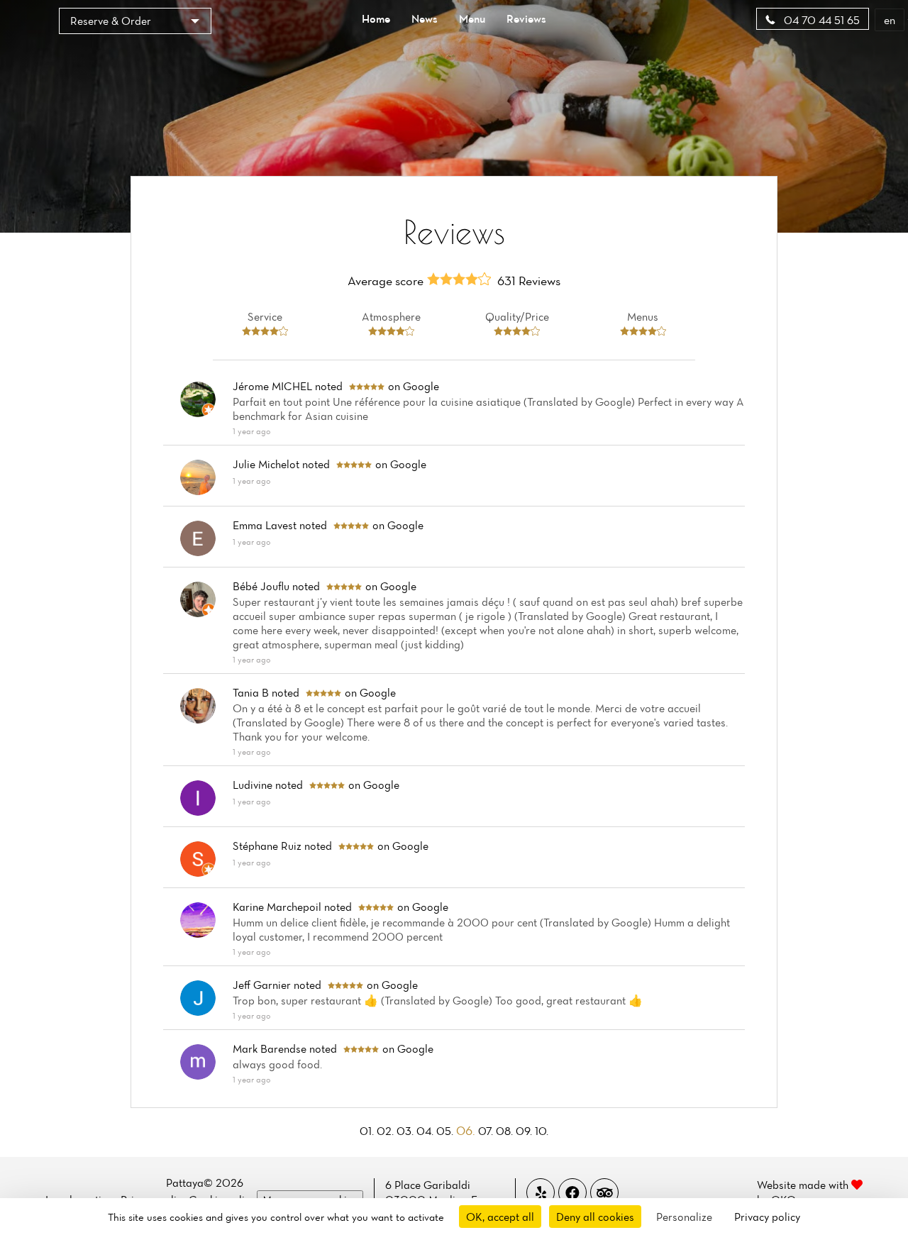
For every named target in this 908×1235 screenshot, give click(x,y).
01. (368, 1131)
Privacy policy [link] (767, 1216)
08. (506, 1131)
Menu (472, 18)
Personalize (684, 1216)
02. (387, 1131)
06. (467, 1130)
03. (406, 1131)
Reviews (526, 18)
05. (446, 1131)
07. (487, 1131)
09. (525, 1131)
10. (541, 1131)
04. (426, 1131)
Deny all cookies (595, 1216)
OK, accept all (500, 1216)
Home (376, 18)
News (424, 18)
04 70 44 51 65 (820, 20)
